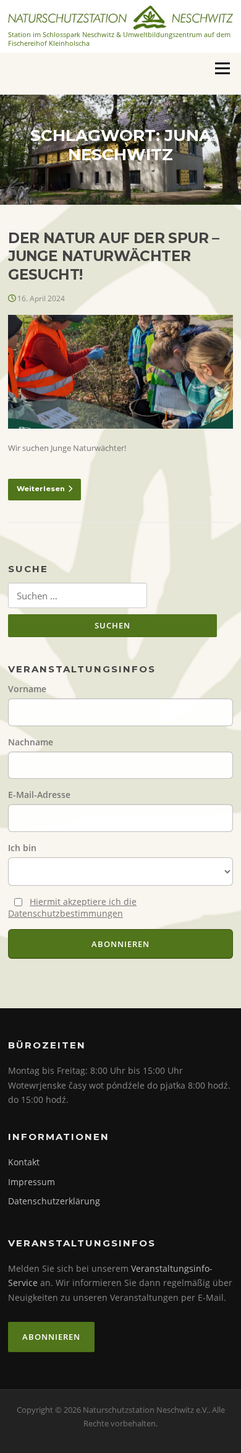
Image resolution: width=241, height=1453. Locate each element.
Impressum (31, 1182)
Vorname (27, 689)
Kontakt (24, 1162)
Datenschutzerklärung (54, 1201)
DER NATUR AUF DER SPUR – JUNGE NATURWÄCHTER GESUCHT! (113, 256)
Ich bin (22, 848)
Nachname (30, 742)
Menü (222, 68)
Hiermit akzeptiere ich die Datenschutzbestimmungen (72, 907)
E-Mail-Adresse (39, 794)
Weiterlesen (41, 488)
